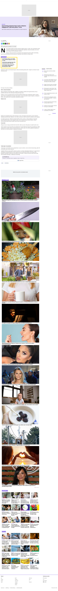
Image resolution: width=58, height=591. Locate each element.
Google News (21, 160)
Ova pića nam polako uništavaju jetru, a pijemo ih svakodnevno (34, 526)
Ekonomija (16, 580)
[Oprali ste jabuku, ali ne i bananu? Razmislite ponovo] (34, 548)
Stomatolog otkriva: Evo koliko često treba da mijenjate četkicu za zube (8, 59)
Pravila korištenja (12, 587)
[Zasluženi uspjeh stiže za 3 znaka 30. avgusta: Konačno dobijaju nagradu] (6, 536)
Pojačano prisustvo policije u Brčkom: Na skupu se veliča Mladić (50, 106)
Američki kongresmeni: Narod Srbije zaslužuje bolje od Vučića (50, 102)
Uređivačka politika (19, 587)
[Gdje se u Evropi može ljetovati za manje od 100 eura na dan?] (15, 548)
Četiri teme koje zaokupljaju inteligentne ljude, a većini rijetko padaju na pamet (34, 567)
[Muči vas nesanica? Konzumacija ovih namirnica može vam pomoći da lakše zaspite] (15, 536)
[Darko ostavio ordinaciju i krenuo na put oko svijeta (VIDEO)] (15, 507)
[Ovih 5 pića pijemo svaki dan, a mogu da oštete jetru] (6, 507)
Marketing (7, 587)
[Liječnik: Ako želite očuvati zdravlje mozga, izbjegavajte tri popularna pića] (6, 520)
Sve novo (54, 113)
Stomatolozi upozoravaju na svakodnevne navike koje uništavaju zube (25, 501)
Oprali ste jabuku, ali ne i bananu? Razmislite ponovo (34, 554)
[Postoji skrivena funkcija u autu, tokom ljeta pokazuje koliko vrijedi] (25, 548)
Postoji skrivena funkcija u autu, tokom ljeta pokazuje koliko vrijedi (25, 555)
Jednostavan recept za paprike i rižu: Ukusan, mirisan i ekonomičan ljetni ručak (6, 567)
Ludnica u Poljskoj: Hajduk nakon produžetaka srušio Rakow (49, 110)
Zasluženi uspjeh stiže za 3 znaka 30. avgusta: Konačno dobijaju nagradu (6, 542)
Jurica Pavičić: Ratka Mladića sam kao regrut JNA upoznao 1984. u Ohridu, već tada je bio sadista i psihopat (50, 80)
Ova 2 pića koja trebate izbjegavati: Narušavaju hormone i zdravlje (15, 526)
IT (29, 580)
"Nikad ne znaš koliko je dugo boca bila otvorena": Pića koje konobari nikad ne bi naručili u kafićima (25, 526)
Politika (2, 579)
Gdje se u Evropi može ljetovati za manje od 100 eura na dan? (15, 554)
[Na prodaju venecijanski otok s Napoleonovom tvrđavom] (15, 561)
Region (2, 580)
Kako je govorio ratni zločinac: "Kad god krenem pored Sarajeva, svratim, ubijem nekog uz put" (50, 89)
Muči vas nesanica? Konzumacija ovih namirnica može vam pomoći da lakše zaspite (15, 542)
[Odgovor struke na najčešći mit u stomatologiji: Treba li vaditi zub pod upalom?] (15, 495)
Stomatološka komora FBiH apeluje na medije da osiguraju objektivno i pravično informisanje (25, 514)
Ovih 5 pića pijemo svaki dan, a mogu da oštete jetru (6, 513)
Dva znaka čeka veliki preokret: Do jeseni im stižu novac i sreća (34, 541)
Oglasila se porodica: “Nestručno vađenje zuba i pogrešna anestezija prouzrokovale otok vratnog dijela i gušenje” (6, 501)
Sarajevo (3, 498)
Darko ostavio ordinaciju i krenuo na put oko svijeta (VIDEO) (15, 514)
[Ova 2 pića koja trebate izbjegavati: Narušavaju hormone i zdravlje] (15, 520)
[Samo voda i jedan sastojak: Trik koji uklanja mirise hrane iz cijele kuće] (6, 548)
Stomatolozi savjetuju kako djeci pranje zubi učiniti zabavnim (8, 63)
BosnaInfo (4, 40)
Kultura (16, 584)
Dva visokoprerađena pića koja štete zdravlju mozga (34, 513)
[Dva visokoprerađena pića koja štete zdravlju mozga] (34, 507)
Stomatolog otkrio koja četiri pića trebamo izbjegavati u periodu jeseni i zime (8, 65)
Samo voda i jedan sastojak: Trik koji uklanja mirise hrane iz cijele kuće (6, 555)
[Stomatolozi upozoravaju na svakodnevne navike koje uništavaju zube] (25, 495)
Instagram (45, 580)
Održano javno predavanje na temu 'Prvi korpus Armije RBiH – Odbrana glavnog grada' (50, 97)
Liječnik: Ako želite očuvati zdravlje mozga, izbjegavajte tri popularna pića (6, 526)
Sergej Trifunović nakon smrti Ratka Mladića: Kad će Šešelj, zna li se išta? (50, 85)
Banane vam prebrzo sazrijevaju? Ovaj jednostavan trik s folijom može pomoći (25, 567)
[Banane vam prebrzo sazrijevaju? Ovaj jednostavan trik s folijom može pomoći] (25, 561)
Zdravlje (22, 498)
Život (12, 498)
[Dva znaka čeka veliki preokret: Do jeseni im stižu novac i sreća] (34, 536)
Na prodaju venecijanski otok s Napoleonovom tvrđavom (15, 567)
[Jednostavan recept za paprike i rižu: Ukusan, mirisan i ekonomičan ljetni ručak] (6, 561)
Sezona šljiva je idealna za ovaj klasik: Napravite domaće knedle (25, 542)
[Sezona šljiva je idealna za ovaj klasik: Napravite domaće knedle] (25, 536)
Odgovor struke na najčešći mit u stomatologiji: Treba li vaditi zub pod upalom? (15, 501)
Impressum (2, 587)
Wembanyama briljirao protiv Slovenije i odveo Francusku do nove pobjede (50, 75)
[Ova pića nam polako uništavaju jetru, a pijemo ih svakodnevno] (34, 520)
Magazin (3, 24)
